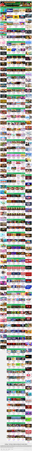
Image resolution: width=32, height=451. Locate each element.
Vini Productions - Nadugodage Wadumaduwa (23, 379)
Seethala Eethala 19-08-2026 (23, 327)
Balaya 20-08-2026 (23, 321)
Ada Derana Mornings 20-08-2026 (18, 288)
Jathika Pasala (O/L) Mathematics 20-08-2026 (13, 270)
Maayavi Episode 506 (18, 164)
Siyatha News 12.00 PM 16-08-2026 (28, 244)
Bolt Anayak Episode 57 (9, 203)
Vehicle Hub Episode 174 (9, 386)
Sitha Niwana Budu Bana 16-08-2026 (18, 64)
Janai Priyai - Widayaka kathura (9, 379)
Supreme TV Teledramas (10, 186)
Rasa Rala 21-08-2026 (22, 401)
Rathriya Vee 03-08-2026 (13, 255)
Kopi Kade (3, 194)
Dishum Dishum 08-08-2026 (23, 262)
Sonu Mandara (3, 338)
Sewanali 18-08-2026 (18, 412)
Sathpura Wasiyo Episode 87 (9, 144)
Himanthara (28, 71)
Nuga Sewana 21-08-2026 (14, 301)
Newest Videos (9, 7)
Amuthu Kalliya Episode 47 (23, 203)
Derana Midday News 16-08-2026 (28, 263)
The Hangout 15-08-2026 (28, 327)
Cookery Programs (9, 304)
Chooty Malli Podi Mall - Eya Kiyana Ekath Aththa (23, 366)
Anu (28, 55)
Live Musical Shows (10, 88)
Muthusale (3, 226)
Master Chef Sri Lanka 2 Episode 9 (13, 346)
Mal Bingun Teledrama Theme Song (13, 79)
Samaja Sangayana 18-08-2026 (18, 59)
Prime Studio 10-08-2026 (23, 249)
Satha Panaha (23, 432)
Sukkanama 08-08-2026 (18, 386)
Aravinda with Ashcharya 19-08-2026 (18, 361)
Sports (8, 349)
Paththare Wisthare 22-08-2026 (9, 19)
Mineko (28, 162)
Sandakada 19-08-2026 (9, 59)
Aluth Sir (3, 55)
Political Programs (9, 317)
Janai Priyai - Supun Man (9, 373)
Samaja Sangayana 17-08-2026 (23, 59)
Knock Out (3, 178)
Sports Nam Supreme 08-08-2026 (18, 353)
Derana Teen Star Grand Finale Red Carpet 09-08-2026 (13, 340)
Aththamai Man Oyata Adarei (3, 87)
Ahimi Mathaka (28, 167)
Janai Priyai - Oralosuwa (23, 373)
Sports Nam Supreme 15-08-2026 (9, 353)
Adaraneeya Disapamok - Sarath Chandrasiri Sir (23, 412)
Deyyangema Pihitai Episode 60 (18, 136)
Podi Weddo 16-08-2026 (23, 38)
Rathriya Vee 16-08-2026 (13, 249)
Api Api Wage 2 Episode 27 (23, 125)
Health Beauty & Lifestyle (10, 291)
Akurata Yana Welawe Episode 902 (14, 118)
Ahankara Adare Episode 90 (13, 164)
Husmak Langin (3, 146)
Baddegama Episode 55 (23, 118)
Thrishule (23, 438)
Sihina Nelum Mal (13, 432)
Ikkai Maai (28, 151)
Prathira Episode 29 (13, 210)
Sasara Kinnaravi (28, 119)
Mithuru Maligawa (28, 23)
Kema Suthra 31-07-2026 (13, 314)
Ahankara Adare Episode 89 (18, 170)
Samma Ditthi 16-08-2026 (9, 64)
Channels (10, 0)
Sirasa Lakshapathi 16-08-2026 (13, 275)
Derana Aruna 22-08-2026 (9, 51)
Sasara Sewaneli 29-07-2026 (23, 223)
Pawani (3, 258)
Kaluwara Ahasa (9, 223)
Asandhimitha (3, 82)
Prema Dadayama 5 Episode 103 (13, 170)
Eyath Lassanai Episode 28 (18, 177)
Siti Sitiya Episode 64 (9, 190)
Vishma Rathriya (9, 432)
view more (10, 14)
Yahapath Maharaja (28, 103)
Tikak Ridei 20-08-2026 (18, 321)
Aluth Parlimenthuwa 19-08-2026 (28, 276)
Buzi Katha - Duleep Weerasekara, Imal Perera (13, 283)
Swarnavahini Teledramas (10, 193)
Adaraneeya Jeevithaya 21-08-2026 (16, 25)
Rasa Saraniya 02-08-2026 (9, 314)
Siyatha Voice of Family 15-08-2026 (23, 340)
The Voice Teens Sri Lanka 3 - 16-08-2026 (9, 33)
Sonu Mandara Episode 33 (28, 352)
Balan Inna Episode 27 (9, 183)
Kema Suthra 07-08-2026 (23, 308)
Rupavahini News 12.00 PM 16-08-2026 (28, 302)
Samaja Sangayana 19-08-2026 (13, 59)
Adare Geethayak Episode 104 (13, 157)
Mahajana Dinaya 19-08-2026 (18, 333)
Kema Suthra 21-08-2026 (9, 308)
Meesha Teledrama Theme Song (18, 79)
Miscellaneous (9, 397)
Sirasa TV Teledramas (10, 160)
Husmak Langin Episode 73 (18, 99)
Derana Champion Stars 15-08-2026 (18, 340)
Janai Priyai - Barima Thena (18, 373)
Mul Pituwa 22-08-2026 (22, 12)
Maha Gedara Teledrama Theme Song (13, 85)
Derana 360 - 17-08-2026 (28, 377)
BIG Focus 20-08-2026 (22, 288)
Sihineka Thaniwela (3, 317)
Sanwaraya (3, 290)
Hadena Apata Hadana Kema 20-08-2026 (9, 394)
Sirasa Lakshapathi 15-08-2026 (18, 275)
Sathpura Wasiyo (3, 301)
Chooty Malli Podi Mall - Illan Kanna (9, 366)
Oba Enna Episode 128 (28, 396)
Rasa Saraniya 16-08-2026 (14, 308)
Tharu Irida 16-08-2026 (9, 236)
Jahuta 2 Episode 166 (9, 197)
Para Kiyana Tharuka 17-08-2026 (14, 33)
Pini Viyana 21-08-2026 (18, 301)
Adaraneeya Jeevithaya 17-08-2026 (28, 402)
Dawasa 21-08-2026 (9, 321)
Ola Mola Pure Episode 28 (23, 177)
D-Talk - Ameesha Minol (23, 242)
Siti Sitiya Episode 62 (18, 190)
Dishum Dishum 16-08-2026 (9, 262)
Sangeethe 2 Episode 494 (23, 99)
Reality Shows (9, 336)
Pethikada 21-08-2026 (14, 321)
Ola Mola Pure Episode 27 (23, 183)
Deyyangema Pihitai (3, 114)
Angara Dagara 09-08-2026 (18, 262)
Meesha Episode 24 (23, 136)
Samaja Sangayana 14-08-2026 (23, 64)
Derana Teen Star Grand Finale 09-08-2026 (9, 340)
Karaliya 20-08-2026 (9, 327)
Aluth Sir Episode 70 (13, 197)
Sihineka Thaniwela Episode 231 (9, 136)
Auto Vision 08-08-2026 (13, 386)
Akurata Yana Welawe (3, 50)
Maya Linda (28, 39)
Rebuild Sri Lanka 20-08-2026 (9, 288)
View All (23, 95)
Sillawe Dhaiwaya (28, 135)
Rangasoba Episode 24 (9, 125)
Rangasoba (3, 274)
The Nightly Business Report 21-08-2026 (18, 51)
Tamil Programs (9, 415)
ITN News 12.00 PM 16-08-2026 (28, 346)
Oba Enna (3, 242)
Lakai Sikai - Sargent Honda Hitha (14, 373)
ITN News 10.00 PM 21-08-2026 (23, 51)
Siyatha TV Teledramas (10, 173)
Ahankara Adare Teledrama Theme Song (23, 85)
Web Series (8, 206)
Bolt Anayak (3, 103)
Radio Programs (9, 356)
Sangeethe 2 (3, 285)
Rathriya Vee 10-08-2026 (18, 249)
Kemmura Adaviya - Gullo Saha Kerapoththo (23, 361)
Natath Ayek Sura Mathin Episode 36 (18, 33)
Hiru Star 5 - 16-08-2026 (18, 346)
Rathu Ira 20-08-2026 (18, 327)
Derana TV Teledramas (10, 95)
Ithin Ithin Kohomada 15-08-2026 (9, 242)
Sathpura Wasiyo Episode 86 (18, 149)
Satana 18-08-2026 (9, 38)
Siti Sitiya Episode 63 (14, 190)
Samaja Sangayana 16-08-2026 (13, 64)
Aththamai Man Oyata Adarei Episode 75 (18, 112)
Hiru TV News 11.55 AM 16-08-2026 (13, 38)
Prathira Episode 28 (18, 210)
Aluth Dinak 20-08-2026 (13, 288)
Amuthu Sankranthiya (3, 71)
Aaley (3, 39)
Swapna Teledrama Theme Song (23, 79)
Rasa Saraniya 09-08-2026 (18, 308)
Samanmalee (18, 438)
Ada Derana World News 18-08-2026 (28, 289)
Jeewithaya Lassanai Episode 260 (14, 144)
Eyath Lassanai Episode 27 (18, 183)
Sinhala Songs (9, 75)
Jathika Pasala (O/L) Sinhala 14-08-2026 (23, 275)
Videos (4, 0)
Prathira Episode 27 (23, 210)
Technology (8, 382)
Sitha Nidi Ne (3, 333)
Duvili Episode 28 (13, 177)
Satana (13, 438)
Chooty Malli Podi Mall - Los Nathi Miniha (14, 360)
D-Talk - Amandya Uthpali (18, 236)
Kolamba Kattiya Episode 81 (13, 99)
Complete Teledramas (10, 219)
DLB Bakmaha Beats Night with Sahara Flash (23, 92)
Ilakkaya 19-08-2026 (28, 321)
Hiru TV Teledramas (10, 108)
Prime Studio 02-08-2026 (18, 255)
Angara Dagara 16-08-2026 (13, 262)
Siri (3, 322)
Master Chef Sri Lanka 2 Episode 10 (9, 346)
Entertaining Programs (10, 258)
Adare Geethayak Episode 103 (18, 157)
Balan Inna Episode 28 (9, 177)
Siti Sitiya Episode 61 (23, 190)
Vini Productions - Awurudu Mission (18, 379)
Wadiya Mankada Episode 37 (13, 149)
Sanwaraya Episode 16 (18, 38)
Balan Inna (3, 98)
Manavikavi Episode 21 (18, 125)
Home (1, 0)
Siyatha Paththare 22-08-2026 (9, 12)
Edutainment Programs (10, 265)
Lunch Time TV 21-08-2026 (14, 401)
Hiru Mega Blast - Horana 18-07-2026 (9, 92)
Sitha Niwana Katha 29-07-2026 (18, 223)
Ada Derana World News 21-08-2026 (13, 51)
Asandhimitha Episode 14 (28, 231)
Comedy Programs (9, 369)
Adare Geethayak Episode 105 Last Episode (9, 157)
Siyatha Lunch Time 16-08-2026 (9, 401)
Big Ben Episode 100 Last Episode (23, 157)
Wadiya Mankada (3, 349)
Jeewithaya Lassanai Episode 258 (23, 149)
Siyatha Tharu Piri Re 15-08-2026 (14, 242)
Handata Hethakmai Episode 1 (9, 112)
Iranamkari (28, 87)
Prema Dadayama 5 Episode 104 (9, 164)
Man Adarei (3, 210)
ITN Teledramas (9, 121)
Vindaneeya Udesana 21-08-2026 (23, 301)
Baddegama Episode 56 (14, 112)
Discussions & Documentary (11, 278)
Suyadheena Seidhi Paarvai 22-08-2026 (16, 12)
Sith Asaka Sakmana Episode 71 (9, 301)
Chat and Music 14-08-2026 (18, 242)
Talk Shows (8, 232)
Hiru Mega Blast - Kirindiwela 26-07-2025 (18, 92)
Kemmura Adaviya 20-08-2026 (9, 360)
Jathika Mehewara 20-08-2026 (9, 412)
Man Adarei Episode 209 (23, 105)
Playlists (7, 0)
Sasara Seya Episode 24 (14, 125)
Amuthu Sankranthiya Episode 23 (23, 144)
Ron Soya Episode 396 (23, 112)
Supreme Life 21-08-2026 (22, 25)
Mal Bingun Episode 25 (13, 136)
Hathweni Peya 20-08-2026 (14, 412)
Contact (13, 0)
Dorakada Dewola (3, 119)
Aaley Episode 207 (23, 164)
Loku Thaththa (18, 432)
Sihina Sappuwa (3, 306)
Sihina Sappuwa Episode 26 (13, 131)
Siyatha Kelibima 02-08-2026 (23, 353)
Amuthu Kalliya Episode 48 (18, 197)
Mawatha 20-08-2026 (14, 327)
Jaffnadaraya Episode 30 (28, 250)
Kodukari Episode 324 (18, 105)
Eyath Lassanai (3, 130)
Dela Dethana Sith (13, 223)
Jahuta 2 (3, 162)
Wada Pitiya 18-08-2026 (23, 33)
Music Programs (9, 245)
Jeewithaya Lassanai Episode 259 (18, 144)
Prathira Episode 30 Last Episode (9, 210)
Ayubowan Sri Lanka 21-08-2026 (9, 25)
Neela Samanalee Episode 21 (9, 170)
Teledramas (2, 34)
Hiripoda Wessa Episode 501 (23, 197)
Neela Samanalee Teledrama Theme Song (9, 79)
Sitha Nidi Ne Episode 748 (14, 105)
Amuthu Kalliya (3, 66)
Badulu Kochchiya (9, 438)
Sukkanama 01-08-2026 (23, 386)
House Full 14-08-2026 (22, 236)
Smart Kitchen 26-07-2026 (23, 314)
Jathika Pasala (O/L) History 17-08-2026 (9, 275)
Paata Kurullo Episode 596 (9, 118)
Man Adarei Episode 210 (9, 99)
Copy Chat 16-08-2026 (13, 236)
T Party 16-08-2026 (9, 249)
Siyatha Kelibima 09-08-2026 (14, 353)
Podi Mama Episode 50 (18, 131)
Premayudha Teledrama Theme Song (9, 85)
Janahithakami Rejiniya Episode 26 (9, 149)
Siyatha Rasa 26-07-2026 (18, 314)
